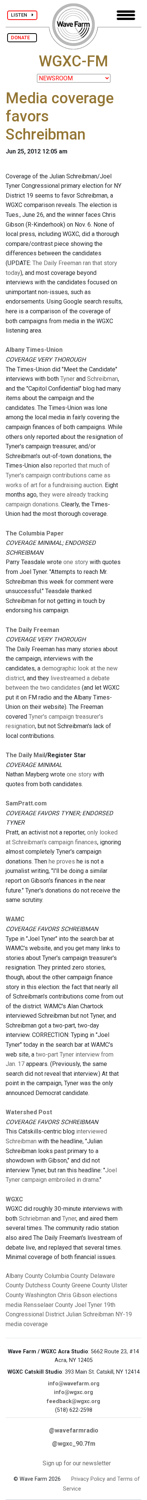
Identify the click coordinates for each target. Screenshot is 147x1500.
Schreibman (102, 378)
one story (75, 562)
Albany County (24, 1275)
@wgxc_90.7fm (73, 1443)
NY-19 (123, 1314)
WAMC (15, 919)
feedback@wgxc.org (73, 1401)
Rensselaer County (48, 1304)
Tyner (67, 378)
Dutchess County (47, 1285)
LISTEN (21, 15)
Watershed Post (29, 1112)
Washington (40, 1295)
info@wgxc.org (73, 1392)
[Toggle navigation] (126, 15)
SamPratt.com (26, 803)
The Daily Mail (25, 755)
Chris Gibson (74, 1295)
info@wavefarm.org (74, 1383)
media (14, 1304)
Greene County (91, 1285)
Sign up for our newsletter (77, 1463)
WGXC (14, 1199)
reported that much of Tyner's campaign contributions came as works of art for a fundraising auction (58, 475)
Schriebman (34, 1218)
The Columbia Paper (35, 533)
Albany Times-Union (34, 349)
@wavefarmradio (73, 1430)
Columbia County (66, 1275)
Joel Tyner (88, 1304)
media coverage (27, 1324)
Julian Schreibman (90, 1314)
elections (105, 1295)
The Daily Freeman (32, 629)
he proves (62, 861)
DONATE (22, 37)
